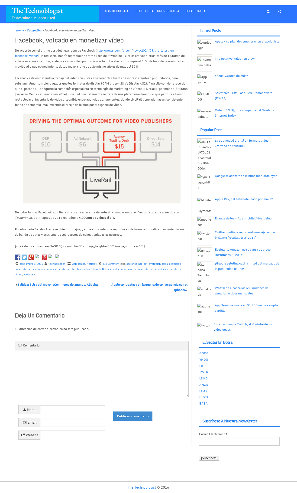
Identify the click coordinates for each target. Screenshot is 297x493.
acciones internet (137, 264)
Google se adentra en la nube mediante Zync (246, 175)
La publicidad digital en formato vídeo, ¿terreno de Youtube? (242, 143)
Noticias (92, 264)
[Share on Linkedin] (51, 257)
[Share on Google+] (31, 257)
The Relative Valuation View (235, 58)
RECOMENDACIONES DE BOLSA (157, 11)
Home (20, 30)
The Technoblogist (142, 487)
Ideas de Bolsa (100, 269)
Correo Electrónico (213, 434)
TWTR (203, 372)
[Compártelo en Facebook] (17, 257)
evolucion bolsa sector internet (52, 269)
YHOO (203, 359)
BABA (203, 403)
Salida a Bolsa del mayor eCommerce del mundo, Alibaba (58, 284)
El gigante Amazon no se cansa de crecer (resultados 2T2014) (243, 252)
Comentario (31, 345)
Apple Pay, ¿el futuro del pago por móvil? (244, 199)
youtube (28, 274)
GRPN (203, 397)
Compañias (34, 30)
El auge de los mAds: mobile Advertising (243, 218)
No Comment (111, 264)
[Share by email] (58, 257)
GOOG (204, 353)
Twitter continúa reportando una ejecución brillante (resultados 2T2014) (245, 235)
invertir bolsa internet (140, 269)
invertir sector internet (169, 269)
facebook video (81, 269)
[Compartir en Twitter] (24, 257)
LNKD (203, 378)
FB (201, 365)
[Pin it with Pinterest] (44, 257)
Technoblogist (56, 264)
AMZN (203, 384)
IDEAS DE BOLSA (114, 11)
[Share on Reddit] (38, 257)
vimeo (18, 274)
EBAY (203, 390)
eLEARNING (194, 11)
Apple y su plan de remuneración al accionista (247, 41)
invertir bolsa (118, 269)
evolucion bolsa (158, 264)
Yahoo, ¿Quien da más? (231, 75)
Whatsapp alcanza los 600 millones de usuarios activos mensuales (241, 290)
